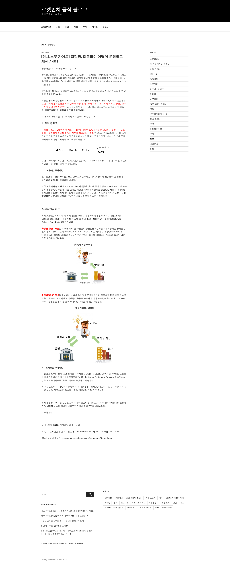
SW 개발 (153, 74)
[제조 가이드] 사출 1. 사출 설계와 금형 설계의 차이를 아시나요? (67, 511)
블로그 (105, 27)
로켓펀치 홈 (46, 27)
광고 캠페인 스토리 (158, 104)
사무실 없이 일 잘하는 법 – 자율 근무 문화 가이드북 (62, 521)
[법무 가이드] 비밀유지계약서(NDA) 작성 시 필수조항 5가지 (65, 516)
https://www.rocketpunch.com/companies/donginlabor (87, 438)
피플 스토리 (155, 119)
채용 (76, 27)
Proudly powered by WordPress (54, 560)
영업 (152, 109)
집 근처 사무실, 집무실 (159, 64)
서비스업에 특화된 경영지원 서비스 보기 (61, 425)
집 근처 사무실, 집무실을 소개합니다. (56, 526)
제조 (152, 139)
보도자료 (154, 84)
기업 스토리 (155, 69)
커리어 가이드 (156, 129)
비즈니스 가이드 (157, 89)
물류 (152, 124)
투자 (85, 27)
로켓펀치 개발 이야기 (159, 114)
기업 (67, 27)
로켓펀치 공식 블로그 (64, 9)
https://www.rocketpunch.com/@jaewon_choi (98, 432)
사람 (58, 27)
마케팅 (153, 94)
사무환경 (154, 99)
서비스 (95, 27)
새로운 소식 (155, 144)
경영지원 (154, 79)
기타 (152, 149)
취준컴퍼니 (155, 59)
